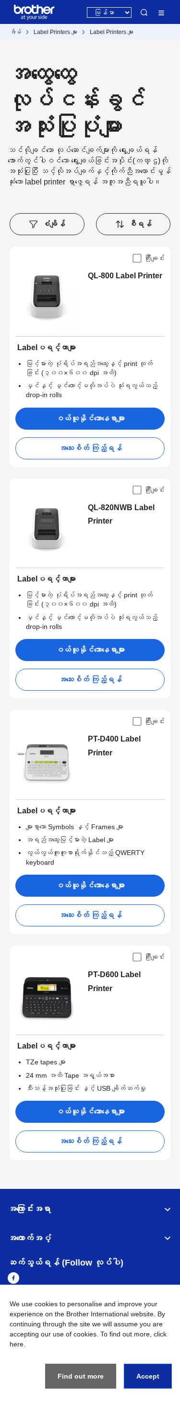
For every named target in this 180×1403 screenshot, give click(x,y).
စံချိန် (53, 224)
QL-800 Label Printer (125, 276)
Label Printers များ (55, 32)
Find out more (81, 1376)
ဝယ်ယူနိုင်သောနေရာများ (90, 418)
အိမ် (15, 32)
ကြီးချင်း (154, 258)
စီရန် (140, 224)
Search (144, 12)
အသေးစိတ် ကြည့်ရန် (90, 448)
